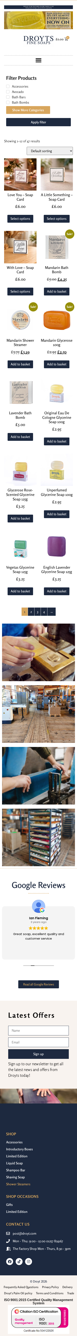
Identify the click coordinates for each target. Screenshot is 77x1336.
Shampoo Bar (15, 1170)
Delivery (67, 1287)
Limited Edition (17, 1156)
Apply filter (38, 122)
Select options (20, 218)
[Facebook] (9, 1261)
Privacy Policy (50, 1287)
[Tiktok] (19, 1261)
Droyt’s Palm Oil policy (18, 1293)
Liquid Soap (14, 1163)
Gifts (9, 1205)
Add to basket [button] (56, 291)
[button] (38, 60)
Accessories (14, 1142)
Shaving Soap (15, 1177)
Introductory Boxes (19, 1149)
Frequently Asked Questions (21, 1287)
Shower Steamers (18, 1184)
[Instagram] (28, 1261)
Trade (70, 1293)
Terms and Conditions (49, 1293)
